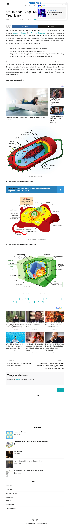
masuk (18, 379)
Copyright (9, 489)
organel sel (24, 299)
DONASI (8, 501)
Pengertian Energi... (20, 432)
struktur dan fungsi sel (26, 302)
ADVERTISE (9, 485)
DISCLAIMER (9, 497)
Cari (60, 390)
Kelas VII (36, 20)
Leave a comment (46, 20)
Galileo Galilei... (19, 451)
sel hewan (58, 299)
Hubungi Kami (10, 504)
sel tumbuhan (11, 302)
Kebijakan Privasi (11, 508)
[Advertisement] (35, 411)
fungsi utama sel (12, 299)
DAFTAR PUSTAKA (11, 493)
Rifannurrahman (13, 20)
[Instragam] (33, 519)
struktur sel (39, 302)
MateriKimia (35, 3)
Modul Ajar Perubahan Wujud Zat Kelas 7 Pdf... (29, 470)
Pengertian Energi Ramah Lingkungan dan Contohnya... (31, 441)
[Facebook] (36, 519)
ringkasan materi (36, 299)
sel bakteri (48, 299)
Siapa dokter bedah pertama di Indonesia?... (28, 461)
